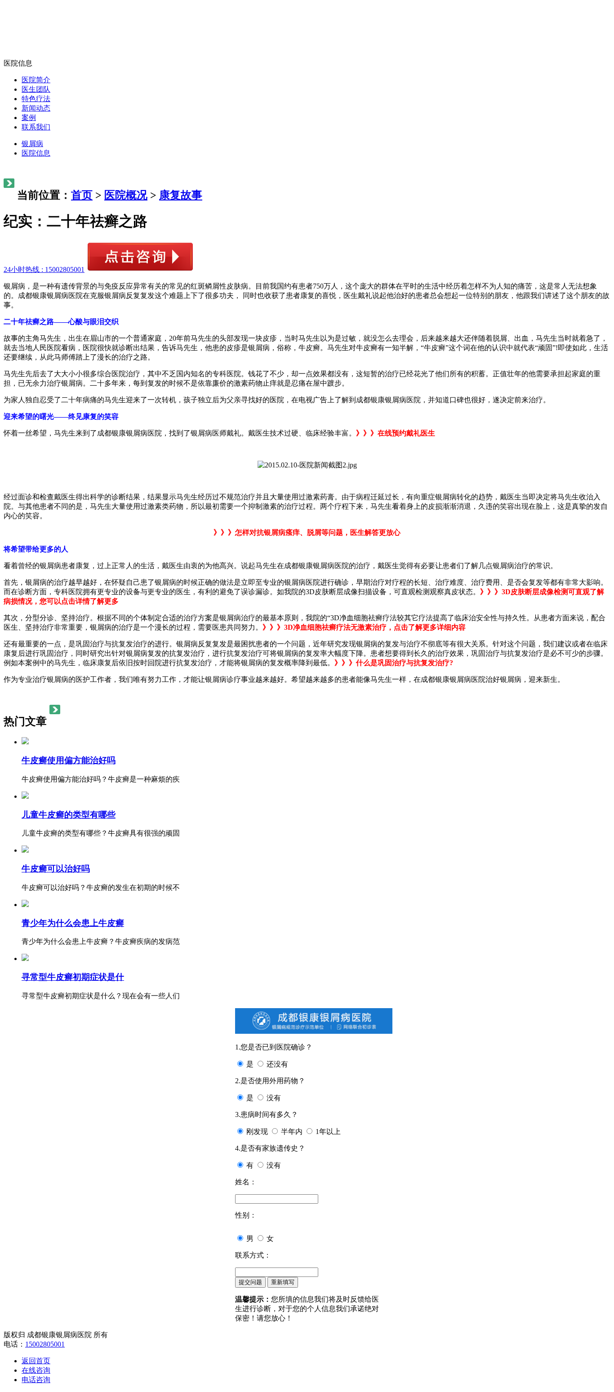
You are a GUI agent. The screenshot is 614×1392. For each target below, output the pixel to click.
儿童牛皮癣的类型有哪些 (69, 814)
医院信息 (36, 153)
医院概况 (125, 195)
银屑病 (32, 143)
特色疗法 (36, 98)
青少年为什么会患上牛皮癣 (73, 923)
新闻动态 (36, 108)
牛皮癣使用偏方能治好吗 (69, 760)
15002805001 (45, 1344)
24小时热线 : (44, 269)
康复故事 (180, 195)
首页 (82, 195)
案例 (29, 117)
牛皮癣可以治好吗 (56, 868)
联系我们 (36, 127)
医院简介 (36, 80)
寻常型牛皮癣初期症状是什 (73, 977)
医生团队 (36, 89)
